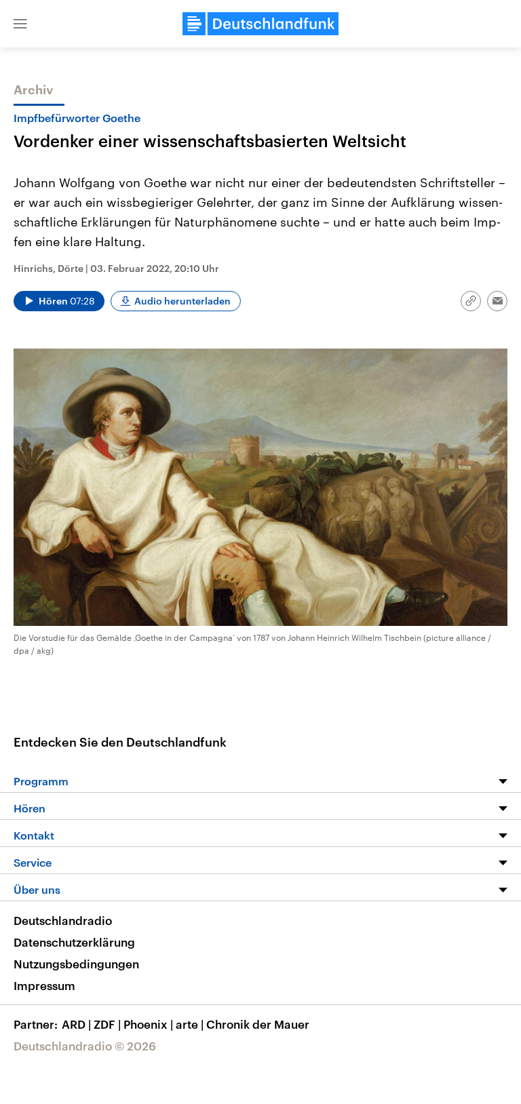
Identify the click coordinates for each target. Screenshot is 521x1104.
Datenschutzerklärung (74, 942)
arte (190, 1024)
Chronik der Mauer (257, 1024)
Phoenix (148, 1024)
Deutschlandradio (63, 920)
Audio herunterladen (182, 301)
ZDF (107, 1024)
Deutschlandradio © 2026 (85, 1045)
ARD (76, 1024)
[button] (20, 24)
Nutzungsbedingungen (76, 963)
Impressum (44, 985)
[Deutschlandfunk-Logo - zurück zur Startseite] (260, 23)
